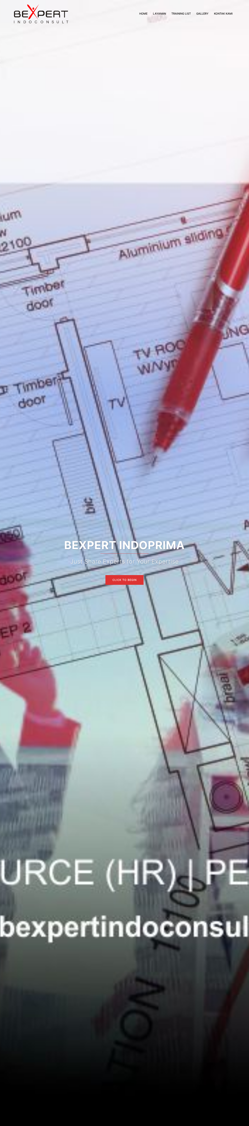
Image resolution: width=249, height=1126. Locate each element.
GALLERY (202, 13)
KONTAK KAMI (223, 13)
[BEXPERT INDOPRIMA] (41, 13)
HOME (143, 13)
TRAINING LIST (181, 13)
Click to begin (124, 579)
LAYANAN (159, 13)
